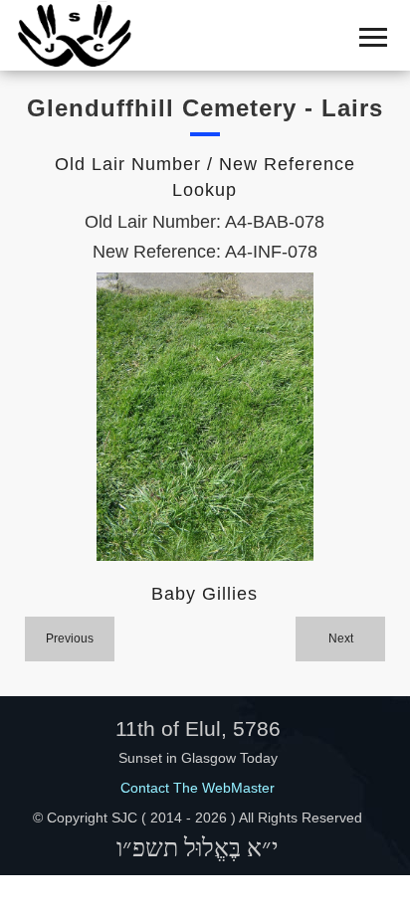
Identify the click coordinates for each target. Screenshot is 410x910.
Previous (70, 638)
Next (340, 638)
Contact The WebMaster (197, 788)
